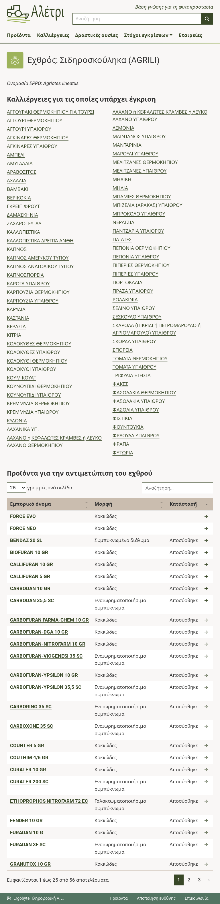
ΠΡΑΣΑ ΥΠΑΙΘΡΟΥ (133, 291)
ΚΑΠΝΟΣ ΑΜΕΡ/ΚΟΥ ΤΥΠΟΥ (38, 258)
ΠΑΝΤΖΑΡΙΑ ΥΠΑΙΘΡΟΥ (138, 231)
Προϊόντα (19, 35)
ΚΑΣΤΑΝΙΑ (18, 318)
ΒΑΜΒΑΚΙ (17, 189)
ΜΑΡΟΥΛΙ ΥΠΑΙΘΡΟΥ (135, 154)
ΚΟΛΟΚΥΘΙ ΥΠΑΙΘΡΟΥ (31, 369)
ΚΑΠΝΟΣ (17, 249)
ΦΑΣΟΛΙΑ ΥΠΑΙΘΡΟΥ (136, 410)
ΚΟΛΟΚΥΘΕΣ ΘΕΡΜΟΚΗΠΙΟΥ (39, 344)
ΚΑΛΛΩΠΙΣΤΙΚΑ (23, 232)
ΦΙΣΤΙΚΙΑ (122, 418)
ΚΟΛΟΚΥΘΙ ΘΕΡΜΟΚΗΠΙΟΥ (37, 361)
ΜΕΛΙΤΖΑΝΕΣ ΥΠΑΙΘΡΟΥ (140, 171)
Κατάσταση (183, 504)
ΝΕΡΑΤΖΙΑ (123, 222)
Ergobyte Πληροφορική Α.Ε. (38, 898)
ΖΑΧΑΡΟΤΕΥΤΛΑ (24, 223)
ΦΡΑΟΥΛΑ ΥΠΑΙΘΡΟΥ (136, 435)
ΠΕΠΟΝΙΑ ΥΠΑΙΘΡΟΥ (136, 257)
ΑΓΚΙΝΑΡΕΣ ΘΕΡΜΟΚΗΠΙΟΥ (37, 138)
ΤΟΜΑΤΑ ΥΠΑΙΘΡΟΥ (134, 367)
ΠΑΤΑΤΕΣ (122, 239)
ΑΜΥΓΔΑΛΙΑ (20, 163)
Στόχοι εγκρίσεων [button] (146, 35)
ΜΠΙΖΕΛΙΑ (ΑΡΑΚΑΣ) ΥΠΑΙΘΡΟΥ (147, 205)
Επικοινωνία (197, 898)
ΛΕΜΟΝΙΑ (123, 128)
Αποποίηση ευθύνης (156, 898)
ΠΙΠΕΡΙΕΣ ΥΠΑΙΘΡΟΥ (135, 274)
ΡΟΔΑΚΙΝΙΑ (125, 299)
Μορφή (103, 504)
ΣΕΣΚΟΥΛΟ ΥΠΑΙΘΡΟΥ (137, 317)
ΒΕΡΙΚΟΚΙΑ (19, 198)
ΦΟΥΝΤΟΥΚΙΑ (128, 427)
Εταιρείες (190, 35)
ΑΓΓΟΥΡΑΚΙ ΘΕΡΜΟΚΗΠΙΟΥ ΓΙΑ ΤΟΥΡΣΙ (50, 112)
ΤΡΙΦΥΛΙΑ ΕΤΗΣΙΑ (132, 375)
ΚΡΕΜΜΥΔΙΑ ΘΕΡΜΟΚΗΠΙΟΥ (38, 403)
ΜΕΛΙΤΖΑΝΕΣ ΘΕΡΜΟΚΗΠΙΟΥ (145, 162)
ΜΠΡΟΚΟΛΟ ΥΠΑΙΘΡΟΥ (139, 214)
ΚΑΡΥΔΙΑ (16, 309)
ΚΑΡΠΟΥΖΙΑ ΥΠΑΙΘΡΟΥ (32, 301)
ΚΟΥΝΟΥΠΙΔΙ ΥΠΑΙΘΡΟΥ (34, 395)
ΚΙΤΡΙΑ (14, 335)
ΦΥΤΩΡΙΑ (123, 453)
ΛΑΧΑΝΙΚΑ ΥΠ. (23, 429)
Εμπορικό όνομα (30, 504)
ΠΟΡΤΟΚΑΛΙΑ (127, 282)
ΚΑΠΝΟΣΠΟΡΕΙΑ (25, 275)
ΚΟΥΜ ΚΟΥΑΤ (21, 378)
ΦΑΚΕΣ (120, 384)
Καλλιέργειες (53, 35)
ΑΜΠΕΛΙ (16, 155)
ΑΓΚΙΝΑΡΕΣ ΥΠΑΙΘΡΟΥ (32, 146)
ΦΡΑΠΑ (121, 444)
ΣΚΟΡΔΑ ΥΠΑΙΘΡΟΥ (134, 341)
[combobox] (136, 19)
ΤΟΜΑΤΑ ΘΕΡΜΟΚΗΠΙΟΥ (140, 358)
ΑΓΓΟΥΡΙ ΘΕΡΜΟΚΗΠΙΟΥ (34, 120)
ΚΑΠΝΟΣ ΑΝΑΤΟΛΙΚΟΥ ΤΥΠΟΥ (40, 266)
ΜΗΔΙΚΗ (122, 179)
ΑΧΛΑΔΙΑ (16, 180)
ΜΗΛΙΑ (120, 188)
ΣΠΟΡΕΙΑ (123, 350)
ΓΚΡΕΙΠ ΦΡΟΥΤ (23, 206)
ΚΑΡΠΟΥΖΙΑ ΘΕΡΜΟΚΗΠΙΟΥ (38, 292)
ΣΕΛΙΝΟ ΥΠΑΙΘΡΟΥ (134, 308)
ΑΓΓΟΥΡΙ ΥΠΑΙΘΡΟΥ (29, 129)
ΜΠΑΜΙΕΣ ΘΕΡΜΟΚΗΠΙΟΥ (142, 196)
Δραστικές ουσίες (96, 35)
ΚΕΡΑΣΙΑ (16, 326)
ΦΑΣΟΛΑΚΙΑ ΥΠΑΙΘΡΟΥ (139, 401)
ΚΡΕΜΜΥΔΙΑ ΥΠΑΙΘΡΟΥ (33, 412)
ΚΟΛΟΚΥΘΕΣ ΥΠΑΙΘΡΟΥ (33, 352)
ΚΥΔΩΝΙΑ (17, 421)
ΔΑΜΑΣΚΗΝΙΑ (22, 215)
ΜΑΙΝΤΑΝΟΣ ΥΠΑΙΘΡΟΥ (139, 136)
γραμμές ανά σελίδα (49, 487)
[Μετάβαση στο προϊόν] (207, 516)
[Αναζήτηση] (207, 19)
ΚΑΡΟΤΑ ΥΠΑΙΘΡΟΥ (28, 283)
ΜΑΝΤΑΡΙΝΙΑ (127, 145)
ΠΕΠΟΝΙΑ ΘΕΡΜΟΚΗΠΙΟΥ (141, 248)
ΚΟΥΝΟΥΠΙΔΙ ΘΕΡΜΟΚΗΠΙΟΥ (39, 386)
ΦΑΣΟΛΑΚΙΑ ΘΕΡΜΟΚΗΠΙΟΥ (144, 392)
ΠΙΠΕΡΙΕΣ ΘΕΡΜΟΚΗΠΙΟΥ (141, 265)
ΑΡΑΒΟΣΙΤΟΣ (21, 172)
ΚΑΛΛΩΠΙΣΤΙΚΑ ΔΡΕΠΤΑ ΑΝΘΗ (40, 241)
